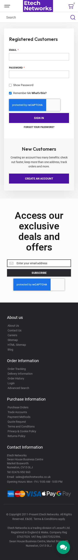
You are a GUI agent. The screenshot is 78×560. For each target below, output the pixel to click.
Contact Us (14, 330)
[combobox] (39, 17)
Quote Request (17, 421)
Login (11, 383)
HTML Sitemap (17, 344)
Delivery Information (20, 373)
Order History (16, 378)
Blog (10, 349)
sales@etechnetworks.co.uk (33, 476)
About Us (13, 325)
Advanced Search (18, 388)
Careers (12, 335)
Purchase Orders (18, 407)
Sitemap (13, 340)
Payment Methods (19, 417)
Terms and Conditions (21, 426)
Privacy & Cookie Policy (22, 431)
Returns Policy (16, 436)
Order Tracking (17, 368)
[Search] (73, 17)
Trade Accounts (17, 412)
